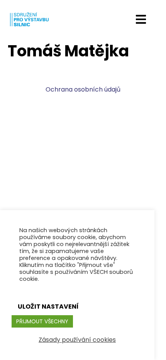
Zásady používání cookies (77, 339)
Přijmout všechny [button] (42, 321)
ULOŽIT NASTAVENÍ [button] (48, 306)
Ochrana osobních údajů (83, 89)
